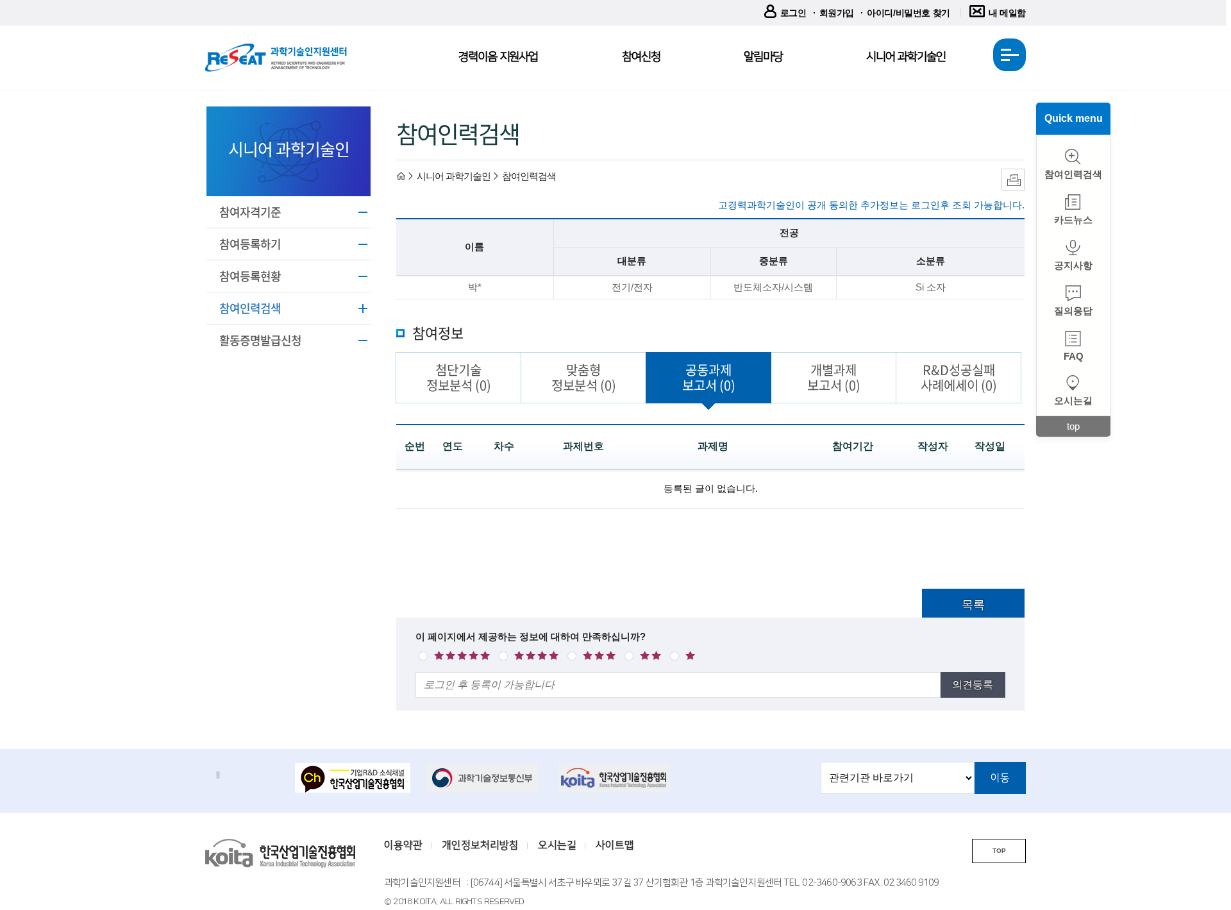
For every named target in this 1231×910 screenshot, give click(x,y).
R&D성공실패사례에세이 (959, 377)
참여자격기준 (250, 212)
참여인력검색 (250, 308)
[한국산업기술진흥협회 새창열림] (615, 778)
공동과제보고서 (708, 377)
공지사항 (1073, 265)
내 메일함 (1007, 13)
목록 (973, 604)
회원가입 (836, 13)
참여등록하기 (250, 244)
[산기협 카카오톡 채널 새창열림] (352, 779)
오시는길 (1073, 400)
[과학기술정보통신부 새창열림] (484, 778)
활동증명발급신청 (260, 340)
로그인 (793, 13)
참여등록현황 (250, 276)
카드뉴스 (1073, 219)
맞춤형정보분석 (583, 377)
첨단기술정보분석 (458, 377)
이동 (1000, 778)
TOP (999, 850)
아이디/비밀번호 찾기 (908, 13)
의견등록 (972, 684)
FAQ (1074, 356)
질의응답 (1073, 310)
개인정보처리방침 (480, 845)
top (1073, 426)
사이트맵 (615, 845)
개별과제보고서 (833, 377)
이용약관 (403, 845)
